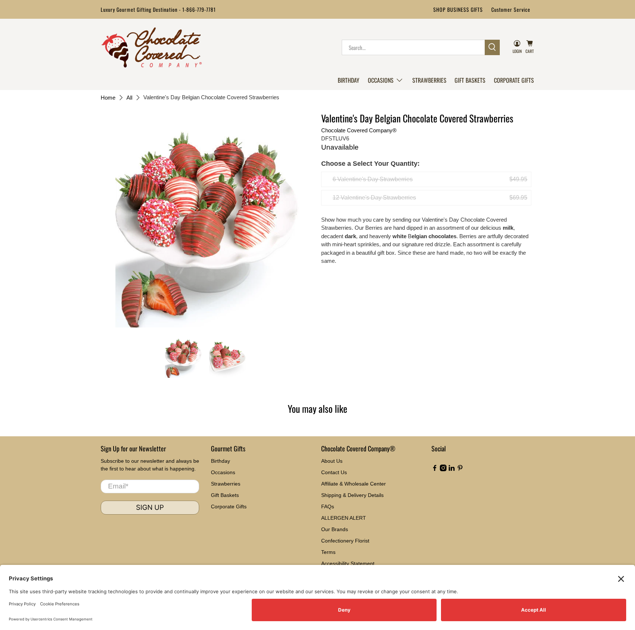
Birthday (348, 80)
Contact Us (334, 472)
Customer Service (510, 9)
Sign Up (150, 507)
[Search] (492, 47)
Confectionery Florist (345, 541)
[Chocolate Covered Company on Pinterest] (460, 469)
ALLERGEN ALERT (343, 518)
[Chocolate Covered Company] (151, 47)
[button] (385, 80)
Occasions (381, 80)
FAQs (327, 506)
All (129, 97)
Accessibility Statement (347, 563)
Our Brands (334, 529)
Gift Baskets (470, 80)
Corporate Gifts (514, 80)
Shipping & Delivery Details (352, 495)
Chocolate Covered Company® (359, 130)
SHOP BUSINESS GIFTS (458, 9)
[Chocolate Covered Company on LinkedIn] (451, 469)
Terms (328, 552)
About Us (331, 461)
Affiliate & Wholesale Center (353, 484)
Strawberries (429, 80)
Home (108, 97)
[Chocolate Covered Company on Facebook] (434, 469)
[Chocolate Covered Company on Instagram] (443, 469)
